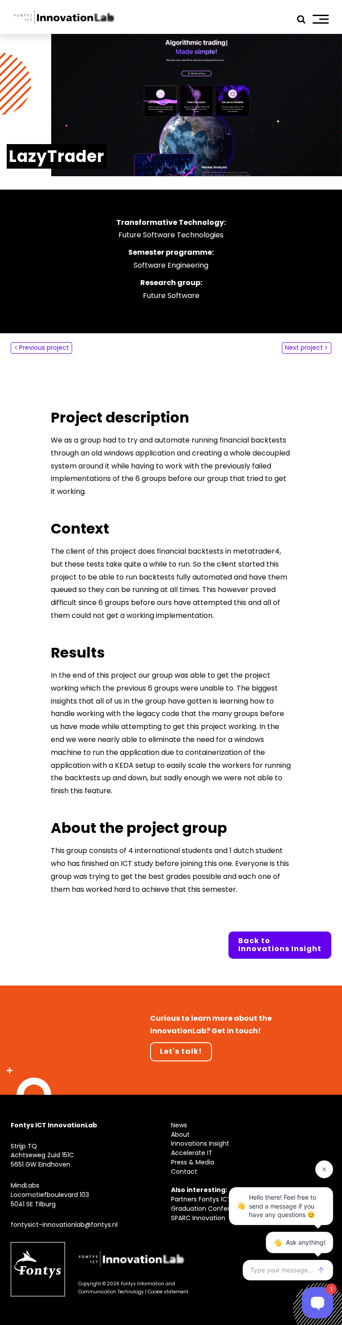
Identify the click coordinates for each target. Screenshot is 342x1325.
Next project (304, 347)
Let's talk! (181, 1051)
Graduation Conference (208, 1208)
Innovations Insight (200, 1143)
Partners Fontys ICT (201, 1199)
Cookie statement (168, 1291)
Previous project (44, 347)
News (179, 1125)
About (180, 1134)
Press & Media (192, 1162)
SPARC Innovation (198, 1217)
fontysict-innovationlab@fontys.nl (64, 1224)
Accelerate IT (191, 1152)
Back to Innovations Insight (280, 945)
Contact (184, 1171)
